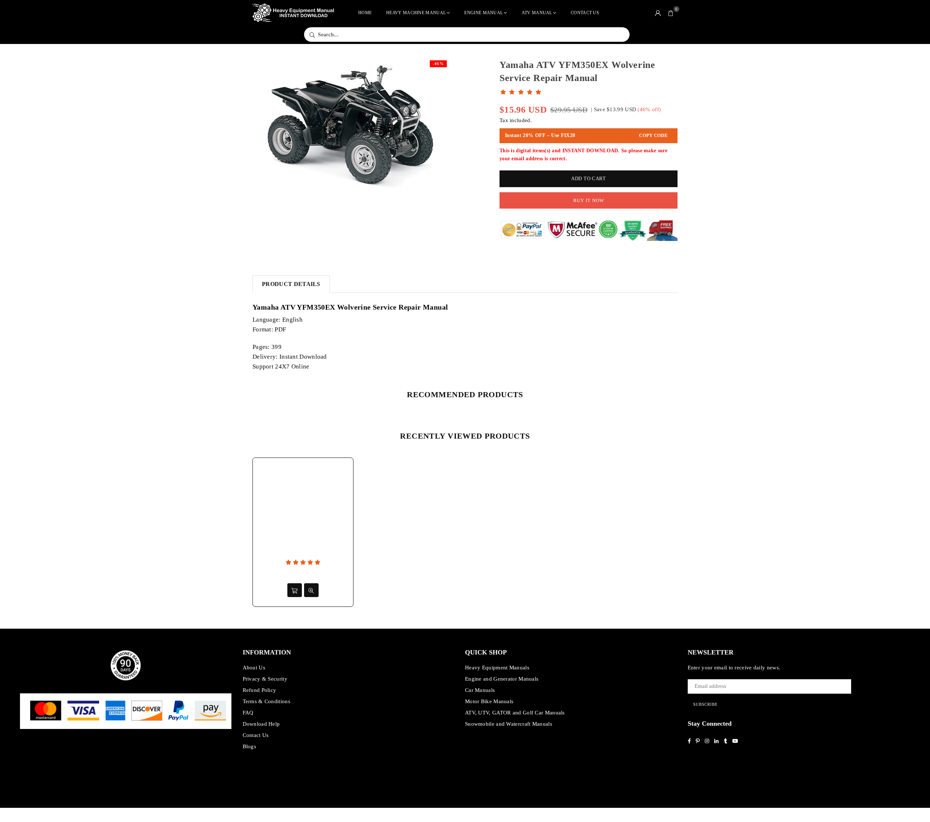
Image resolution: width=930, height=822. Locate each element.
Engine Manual (483, 12)
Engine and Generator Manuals (501, 679)
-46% (438, 63)
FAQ (248, 713)
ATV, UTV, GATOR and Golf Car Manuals (515, 713)
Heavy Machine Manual (416, 12)
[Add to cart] (294, 590)
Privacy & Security (265, 679)
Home (365, 12)
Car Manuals (480, 690)
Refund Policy (259, 690)
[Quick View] (311, 590)
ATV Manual (537, 12)
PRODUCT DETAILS (291, 284)
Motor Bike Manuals (489, 701)
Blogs (249, 746)
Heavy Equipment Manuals (497, 667)
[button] (671, 12)
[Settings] (657, 12)
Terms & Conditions (266, 701)
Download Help (261, 724)
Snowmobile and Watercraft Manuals (508, 724)
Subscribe (705, 704)
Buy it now (588, 200)
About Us (254, 667)
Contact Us (585, 12)
